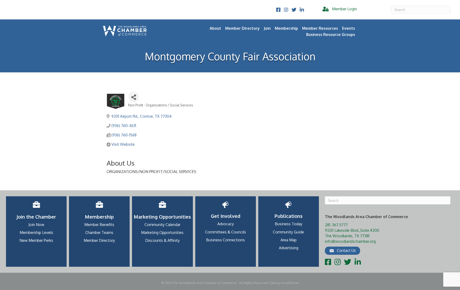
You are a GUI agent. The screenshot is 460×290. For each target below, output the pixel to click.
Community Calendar (162, 224)
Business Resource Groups (330, 34)
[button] (342, 251)
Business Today (288, 223)
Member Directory (242, 28)
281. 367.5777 (336, 224)
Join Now (36, 224)
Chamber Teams (99, 232)
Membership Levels (36, 232)
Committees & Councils (225, 232)
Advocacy (225, 223)
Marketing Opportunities (162, 232)
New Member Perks (36, 240)
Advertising (288, 247)
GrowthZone (290, 283)
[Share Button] (133, 97)
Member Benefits (99, 224)
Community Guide (288, 232)
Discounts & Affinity (162, 240)
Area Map (289, 240)
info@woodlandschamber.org (350, 241)
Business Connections (225, 240)
